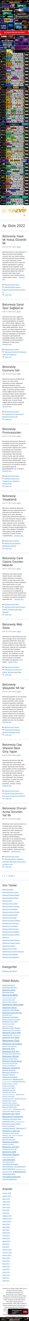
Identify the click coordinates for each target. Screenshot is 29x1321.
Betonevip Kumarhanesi (12, 730)
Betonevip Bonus (9, 1007)
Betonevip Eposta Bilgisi (10, 915)
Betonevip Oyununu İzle (10, 368)
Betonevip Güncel (10, 1056)
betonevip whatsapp (10, 1142)
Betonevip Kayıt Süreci (9, 949)
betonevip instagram (10, 1077)
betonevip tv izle (6, 1135)
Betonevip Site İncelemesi (10, 957)
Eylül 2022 (5, 1281)
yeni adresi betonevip (11, 1177)
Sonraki (11, 876)
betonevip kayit (7, 1079)
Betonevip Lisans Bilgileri (8, 1088)
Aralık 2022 (6, 1272)
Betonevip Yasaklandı (9, 497)
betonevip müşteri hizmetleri (11, 1105)
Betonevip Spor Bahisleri (8, 1126)
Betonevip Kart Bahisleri (10, 909)
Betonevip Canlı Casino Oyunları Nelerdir (12, 561)
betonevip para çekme (11, 1114)
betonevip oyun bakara (7, 1109)
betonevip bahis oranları (8, 999)
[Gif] (14, 87)
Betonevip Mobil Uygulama (9, 1100)
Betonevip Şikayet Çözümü (11, 935)
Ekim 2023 (5, 1244)
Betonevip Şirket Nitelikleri (10, 932)
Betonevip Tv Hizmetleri (10, 926)
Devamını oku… (7, 344)
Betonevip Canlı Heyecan (10, 923)
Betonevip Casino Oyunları (11, 1028)
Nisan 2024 (6, 1227)
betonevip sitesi (8, 1121)
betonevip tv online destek (17, 1135)
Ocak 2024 (6, 1235)
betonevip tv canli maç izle (10, 1133)
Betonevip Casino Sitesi (11, 1032)
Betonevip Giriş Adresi (12, 285)
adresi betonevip (8, 985)
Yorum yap (8, 295)
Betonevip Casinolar (8, 946)
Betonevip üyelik (9, 1152)
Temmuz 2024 (7, 1218)
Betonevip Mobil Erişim (8, 1098)
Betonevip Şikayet (10, 1154)
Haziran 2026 (6, 1193)
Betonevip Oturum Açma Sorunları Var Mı (14, 811)
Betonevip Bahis (10, 995)
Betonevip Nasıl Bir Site (9, 1107)
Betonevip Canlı (7, 1015)
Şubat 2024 (6, 1233)
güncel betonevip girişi (20, 1169)
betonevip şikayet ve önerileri (8, 1157)
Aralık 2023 (6, 1238)
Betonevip (5, 937)
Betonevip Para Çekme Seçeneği (13, 951)
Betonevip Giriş (7, 901)
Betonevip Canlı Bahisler (10, 954)
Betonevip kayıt (18, 1079)
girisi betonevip (20, 1167)
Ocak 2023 (6, 1269)
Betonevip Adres (8, 990)
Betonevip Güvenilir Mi (12, 352)
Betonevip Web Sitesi (14, 672)
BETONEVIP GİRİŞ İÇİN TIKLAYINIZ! (14, 32)
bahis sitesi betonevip (9, 987)
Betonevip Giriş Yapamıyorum (14, 414)
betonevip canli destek (10, 1010)
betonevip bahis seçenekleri (9, 1002)
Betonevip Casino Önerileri (10, 912)
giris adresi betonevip (10, 1164)
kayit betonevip (7, 1172)
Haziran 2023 (6, 1255)
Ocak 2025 (5, 1204)
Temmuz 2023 (7, 1252)
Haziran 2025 (6, 1196)
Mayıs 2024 (6, 1224)
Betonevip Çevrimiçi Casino (9, 1149)
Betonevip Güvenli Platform (11, 940)
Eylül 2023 (5, 1247)
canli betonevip (8, 1159)
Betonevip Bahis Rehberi (10, 898)
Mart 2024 (5, 1230)
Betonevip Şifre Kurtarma (10, 929)
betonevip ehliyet (16, 1035)
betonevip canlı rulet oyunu (7, 1026)
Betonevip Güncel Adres (9, 1059)
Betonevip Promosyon (12, 1116)
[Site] (14, 54)
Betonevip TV (21, 1128)
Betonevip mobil (20, 1094)
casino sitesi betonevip (8, 1162)
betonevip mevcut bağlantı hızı (8, 1094)
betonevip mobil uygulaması (9, 1103)
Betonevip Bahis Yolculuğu (10, 906)
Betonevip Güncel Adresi (12, 1061)
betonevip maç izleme (9, 1092)
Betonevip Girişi (8, 1049)
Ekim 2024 (5, 1210)
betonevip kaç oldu (18, 1081)
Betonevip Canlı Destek (8, 1024)
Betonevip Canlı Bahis (10, 1017)
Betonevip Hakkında (8, 1075)
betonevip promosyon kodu (11, 1119)
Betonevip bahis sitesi (12, 1004)
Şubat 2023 (6, 1266)
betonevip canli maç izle (12, 1013)
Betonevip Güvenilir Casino (11, 943)
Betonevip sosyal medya (11, 1124)
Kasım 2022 (6, 1275)
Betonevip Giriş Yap (10, 1051)
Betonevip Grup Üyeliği (9, 904)
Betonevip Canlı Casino (10, 1021)
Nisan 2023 (6, 1261)
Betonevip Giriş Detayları (13, 543)
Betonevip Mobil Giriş (20, 1098)
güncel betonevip (8, 1169)
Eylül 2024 (5, 1213)
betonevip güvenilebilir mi (9, 1065)
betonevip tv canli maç (11, 1131)
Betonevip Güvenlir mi (10, 1072)
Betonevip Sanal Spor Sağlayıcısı (13, 306)
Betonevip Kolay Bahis (9, 918)
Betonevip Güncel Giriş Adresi (10, 1063)
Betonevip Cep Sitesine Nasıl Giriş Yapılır (12, 748)
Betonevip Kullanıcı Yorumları (9, 1083)
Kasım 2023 (6, 1241)
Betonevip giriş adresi (12, 1044)
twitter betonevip (8, 1174)
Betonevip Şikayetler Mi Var (13, 686)
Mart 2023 (5, 1264)
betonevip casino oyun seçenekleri (11, 1030)
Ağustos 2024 (7, 1216)
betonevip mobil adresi (8, 1096)
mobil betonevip (19, 1171)
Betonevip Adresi (7, 889)
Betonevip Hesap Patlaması (11, 920)
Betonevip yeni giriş (10, 1147)
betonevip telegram (8, 1128)
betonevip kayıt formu (6, 1081)
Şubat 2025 (6, 1202)
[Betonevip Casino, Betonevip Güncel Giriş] (14, 210)
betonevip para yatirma (19, 1109)
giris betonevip (7, 1167)
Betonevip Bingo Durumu (10, 892)
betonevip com (7, 1035)
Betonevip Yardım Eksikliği (10, 895)
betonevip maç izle (8, 1090)
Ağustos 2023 (7, 1249)
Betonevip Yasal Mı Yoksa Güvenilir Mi (14, 239)
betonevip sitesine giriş (20, 1121)
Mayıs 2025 (6, 1199)
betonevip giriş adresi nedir (9, 1046)
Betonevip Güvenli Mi (8, 1070)
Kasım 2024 (6, 1207)
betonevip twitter (8, 1137)
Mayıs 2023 (6, 1258)
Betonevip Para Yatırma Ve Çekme (11, 1111)
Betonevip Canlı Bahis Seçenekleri (11, 1019)
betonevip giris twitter (11, 1037)
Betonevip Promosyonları (11, 430)
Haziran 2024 (6, 1221)
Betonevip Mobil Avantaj (12, 287)
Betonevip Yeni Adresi (8, 1144)
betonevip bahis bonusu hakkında (9, 997)
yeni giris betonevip (9, 1179)
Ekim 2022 (5, 1278)
